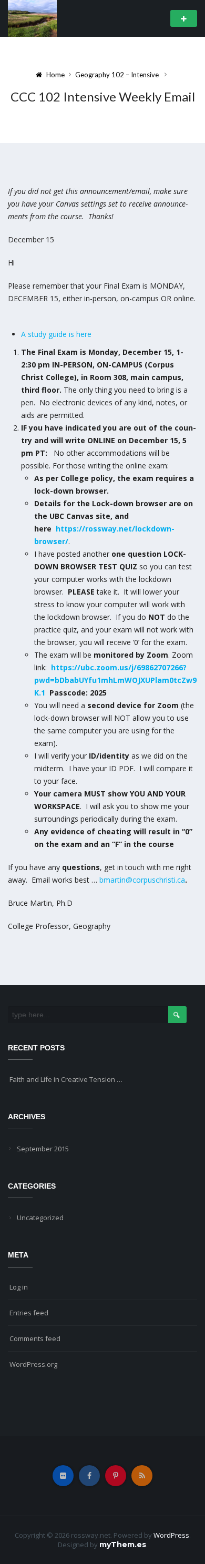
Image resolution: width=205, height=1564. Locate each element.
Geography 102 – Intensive (117, 74)
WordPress (171, 1535)
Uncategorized (40, 1217)
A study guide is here (56, 334)
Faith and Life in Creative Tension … (65, 1079)
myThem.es (122, 1544)
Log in (18, 1287)
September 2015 (43, 1148)
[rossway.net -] (32, 18)
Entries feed (28, 1312)
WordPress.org (33, 1364)
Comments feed (34, 1338)
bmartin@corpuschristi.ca (142, 880)
